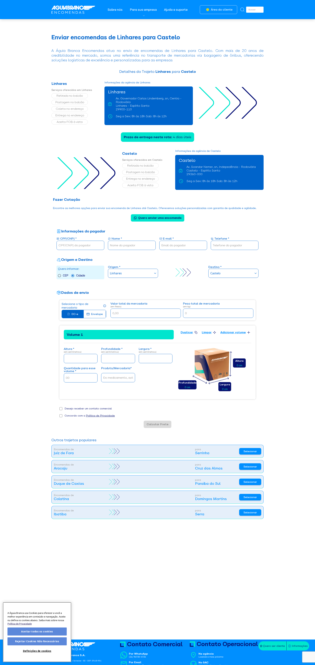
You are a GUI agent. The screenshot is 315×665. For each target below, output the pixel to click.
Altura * (72, 350)
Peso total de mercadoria (201, 305)
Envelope (97, 314)
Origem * (114, 267)
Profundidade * (111, 350)
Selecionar (250, 451)
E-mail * (168, 238)
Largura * (147, 350)
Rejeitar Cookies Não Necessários (37, 641)
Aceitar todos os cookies (37, 631)
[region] (37, 632)
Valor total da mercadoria (128, 305)
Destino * (214, 267)
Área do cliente (222, 9)
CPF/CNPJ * (68, 238)
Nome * (117, 238)
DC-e (74, 314)
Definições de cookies (37, 651)
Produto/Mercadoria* (116, 368)
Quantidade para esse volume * (80, 370)
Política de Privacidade (100, 415)
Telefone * (221, 238)
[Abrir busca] (242, 9)
